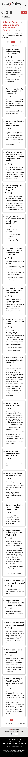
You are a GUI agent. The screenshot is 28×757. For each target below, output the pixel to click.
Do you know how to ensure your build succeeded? (14, 91)
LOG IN (24, 12)
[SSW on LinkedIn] (7, 743)
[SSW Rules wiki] (11, 12)
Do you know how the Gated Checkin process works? (15, 123)
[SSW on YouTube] (4, 743)
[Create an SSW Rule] (6, 12)
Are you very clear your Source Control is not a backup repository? (15, 220)
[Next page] (17, 720)
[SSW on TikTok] (25, 743)
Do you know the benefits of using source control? (13, 51)
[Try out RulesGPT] (2, 12)
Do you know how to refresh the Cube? (14, 474)
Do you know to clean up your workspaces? (15, 624)
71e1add (21, 751)
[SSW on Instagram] (13, 743)
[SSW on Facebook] (10, 743)
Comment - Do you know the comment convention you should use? (14, 251)
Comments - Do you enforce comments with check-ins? (14, 290)
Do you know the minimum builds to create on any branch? (15, 105)
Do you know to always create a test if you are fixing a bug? (15, 603)
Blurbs (12, 41)
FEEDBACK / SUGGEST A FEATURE (14, 739)
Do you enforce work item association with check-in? (15, 360)
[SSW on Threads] (16, 743)
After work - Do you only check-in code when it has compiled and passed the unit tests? (15, 156)
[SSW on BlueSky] (22, 743)
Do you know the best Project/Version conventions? (15, 507)
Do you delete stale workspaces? (14, 651)
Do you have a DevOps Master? (13, 404)
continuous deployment (17, 750)
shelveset (13, 178)
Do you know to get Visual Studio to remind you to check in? (14, 682)
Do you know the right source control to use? (15, 582)
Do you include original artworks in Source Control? (14, 453)
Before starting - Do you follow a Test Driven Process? (14, 188)
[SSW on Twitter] (19, 743)
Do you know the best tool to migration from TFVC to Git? (15, 533)
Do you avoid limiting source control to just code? (15, 321)
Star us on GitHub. (19, 731)
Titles (9, 41)
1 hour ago (11, 751)
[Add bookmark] (5, 57)
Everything (17, 41)
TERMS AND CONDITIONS (14, 741)
